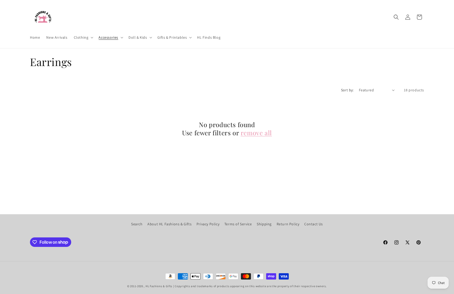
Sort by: (347, 90)
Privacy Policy (208, 224)
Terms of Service (238, 224)
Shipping (264, 224)
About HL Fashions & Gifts (169, 224)
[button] (83, 37)
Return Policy (288, 224)
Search (137, 224)
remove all (256, 133)
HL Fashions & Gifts (159, 286)
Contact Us (313, 224)
